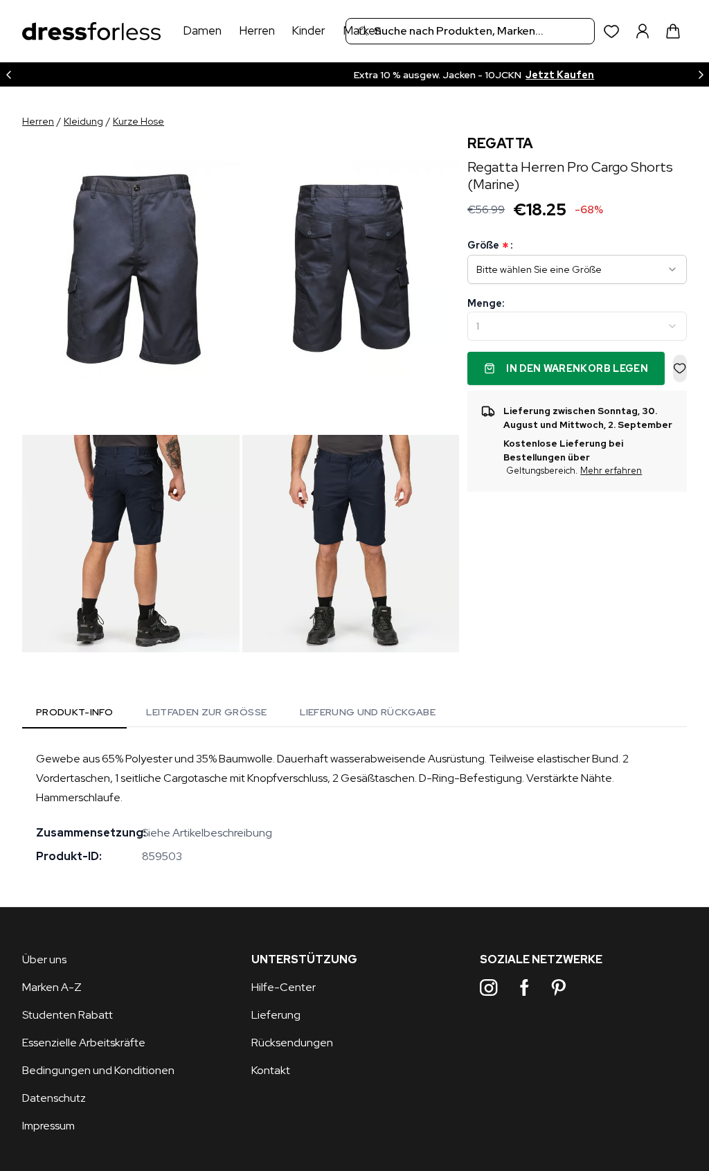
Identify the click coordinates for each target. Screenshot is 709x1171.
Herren (257, 30)
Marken (362, 30)
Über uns (44, 959)
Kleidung (83, 121)
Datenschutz (54, 1098)
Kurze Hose (138, 121)
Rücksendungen (292, 1042)
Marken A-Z (52, 987)
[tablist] (235, 713)
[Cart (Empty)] (673, 31)
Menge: (485, 303)
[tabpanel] (354, 807)
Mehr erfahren (611, 470)
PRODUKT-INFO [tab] (74, 712)
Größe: (489, 245)
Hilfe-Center (283, 987)
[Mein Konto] (642, 31)
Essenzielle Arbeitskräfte (83, 1042)
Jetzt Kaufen (450, 75)
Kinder (308, 30)
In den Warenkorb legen (577, 368)
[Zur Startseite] (91, 31)
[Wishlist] (612, 31)
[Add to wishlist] (680, 368)
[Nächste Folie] (700, 74)
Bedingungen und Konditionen (98, 1070)
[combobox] (470, 31)
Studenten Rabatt (67, 1015)
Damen (202, 30)
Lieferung (275, 1015)
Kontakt (270, 1070)
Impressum (48, 1125)
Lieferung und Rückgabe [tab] (368, 712)
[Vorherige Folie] (8, 74)
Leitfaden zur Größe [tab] (206, 712)
